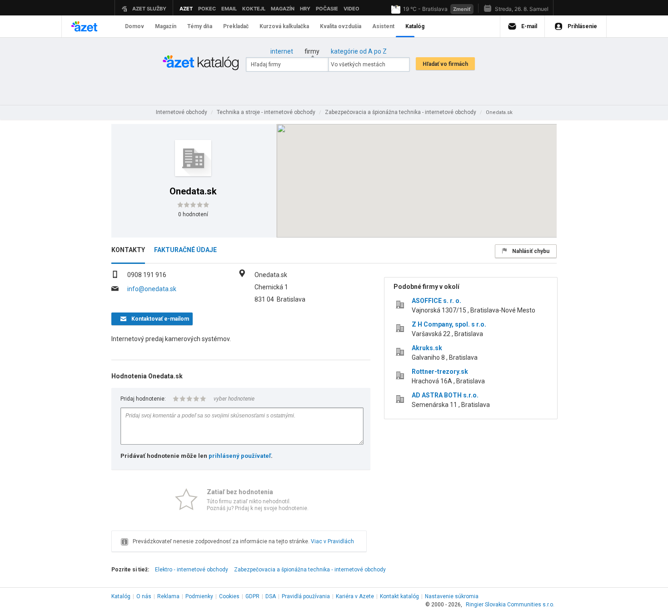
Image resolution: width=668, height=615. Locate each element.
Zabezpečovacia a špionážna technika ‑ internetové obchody (310, 569)
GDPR (252, 596)
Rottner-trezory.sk (440, 371)
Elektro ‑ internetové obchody (191, 569)
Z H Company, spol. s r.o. (449, 324)
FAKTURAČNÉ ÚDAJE (185, 249)
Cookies (229, 596)
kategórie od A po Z (359, 51)
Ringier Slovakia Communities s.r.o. (510, 604)
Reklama (168, 596)
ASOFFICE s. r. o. (436, 300)
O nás (143, 596)
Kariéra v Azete (355, 596)
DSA (270, 596)
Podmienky (199, 596)
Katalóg (120, 596)
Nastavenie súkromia (452, 596)
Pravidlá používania (306, 596)
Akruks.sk (427, 348)
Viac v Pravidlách (332, 541)
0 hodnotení (193, 214)
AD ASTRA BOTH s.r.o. (445, 395)
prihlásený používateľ (240, 455)
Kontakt (399, 596)
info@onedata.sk (151, 289)
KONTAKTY (128, 249)
